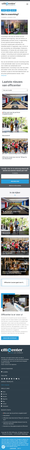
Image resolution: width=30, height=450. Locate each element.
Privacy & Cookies (7, 434)
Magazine (5, 399)
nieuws (13, 10)
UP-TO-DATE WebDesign (21, 434)
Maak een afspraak (9, 338)
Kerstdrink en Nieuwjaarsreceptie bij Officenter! (15, 426)
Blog (4, 401)
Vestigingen (5, 406)
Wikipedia (3, 75)
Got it (19, 448)
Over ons (5, 394)
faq (8, 10)
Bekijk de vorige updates (15, 185)
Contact (4, 403)
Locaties (5, 372)
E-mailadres (15, 173)
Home (3, 10)
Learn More (13, 448)
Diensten (5, 396)
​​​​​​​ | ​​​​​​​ (13, 434)
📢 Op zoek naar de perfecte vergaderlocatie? (15, 413)
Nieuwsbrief (6, 415)
